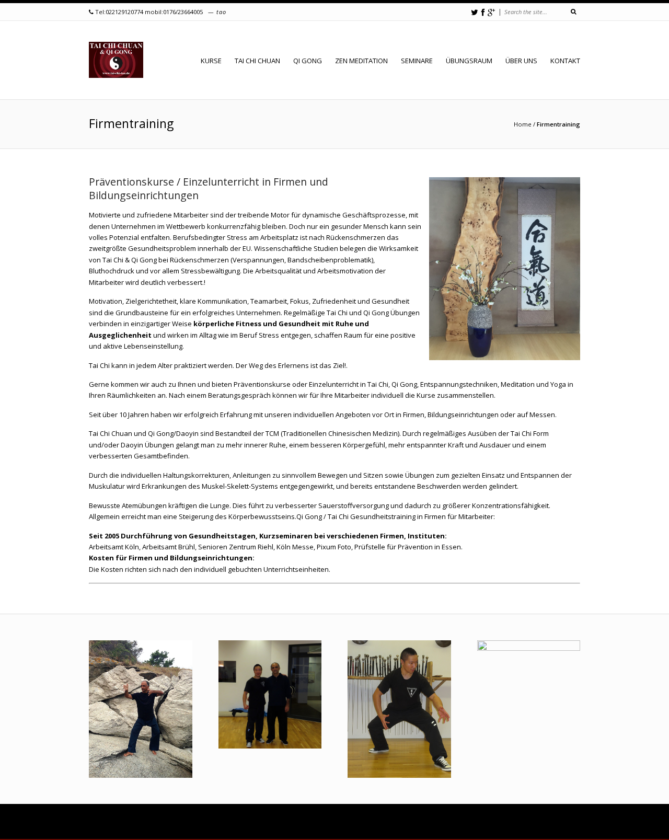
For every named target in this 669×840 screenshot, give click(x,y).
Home (523, 124)
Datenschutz (547, 829)
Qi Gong (307, 60)
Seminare (417, 60)
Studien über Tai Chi (498, 821)
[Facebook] (483, 12)
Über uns (521, 60)
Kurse (130, 821)
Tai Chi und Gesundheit (431, 821)
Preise (291, 821)
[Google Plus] (491, 12)
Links (477, 829)
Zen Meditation (361, 60)
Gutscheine (212, 821)
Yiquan (139, 829)
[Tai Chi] (116, 60)
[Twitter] (474, 12)
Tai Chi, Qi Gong (346, 829)
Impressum (507, 829)
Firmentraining (254, 821)
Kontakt (565, 60)
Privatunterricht (167, 821)
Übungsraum (469, 60)
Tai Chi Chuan (257, 60)
